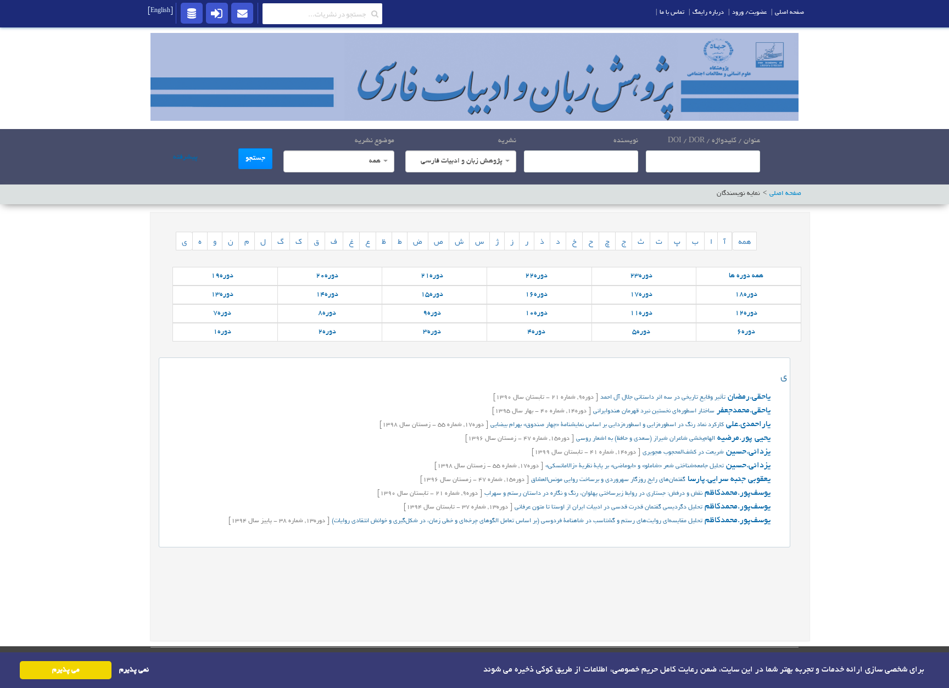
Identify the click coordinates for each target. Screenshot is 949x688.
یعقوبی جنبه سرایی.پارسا (728, 479)
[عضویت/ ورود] (217, 13)
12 (746, 313)
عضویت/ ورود (749, 12)
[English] (160, 11)
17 (641, 295)
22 (536, 276)
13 (222, 295)
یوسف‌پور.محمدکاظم (736, 493)
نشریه (507, 141)
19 (222, 276)
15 (432, 295)
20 (327, 276)
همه (744, 241)
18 (746, 295)
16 (536, 295)
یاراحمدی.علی (747, 424)
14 (327, 295)
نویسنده (625, 141)
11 (641, 313)
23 (641, 276)
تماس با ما (672, 12)
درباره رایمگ (708, 12)
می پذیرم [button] (66, 670)
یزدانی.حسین (747, 452)
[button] (479, 669)
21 (432, 276)
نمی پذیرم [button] (134, 670)
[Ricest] (192, 13)
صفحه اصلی (789, 12)
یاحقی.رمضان (748, 397)
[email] (242, 13)
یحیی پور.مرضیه (743, 438)
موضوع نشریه (374, 141)
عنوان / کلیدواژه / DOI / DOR (714, 141)
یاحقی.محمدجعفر (742, 410)
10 (536, 313)
